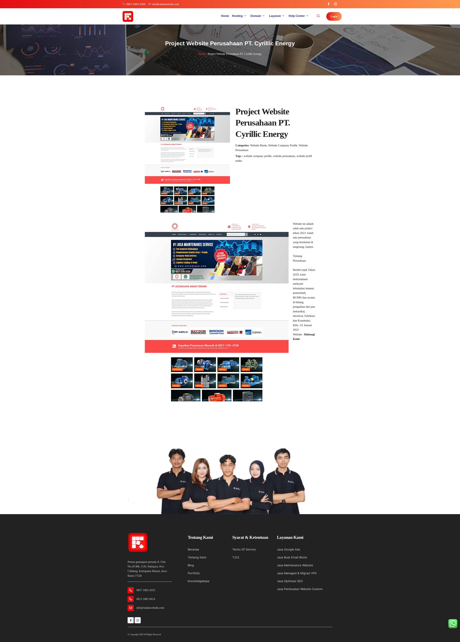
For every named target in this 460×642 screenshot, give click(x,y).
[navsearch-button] (318, 16)
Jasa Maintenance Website (295, 565)
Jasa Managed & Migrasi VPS (297, 573)
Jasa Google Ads (288, 549)
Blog (191, 565)
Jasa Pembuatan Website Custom (300, 589)
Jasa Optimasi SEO (290, 581)
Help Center (297, 15)
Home (225, 15)
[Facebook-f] (131, 620)
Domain (255, 15)
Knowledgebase (198, 581)
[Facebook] (328, 4)
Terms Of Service (244, 549)
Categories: (242, 145)
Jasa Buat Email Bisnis (292, 557)
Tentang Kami (197, 557)
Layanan (275, 15)
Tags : (239, 156)
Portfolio (194, 573)
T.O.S (235, 557)
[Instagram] (335, 4)
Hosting (237, 15)
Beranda (193, 549)
